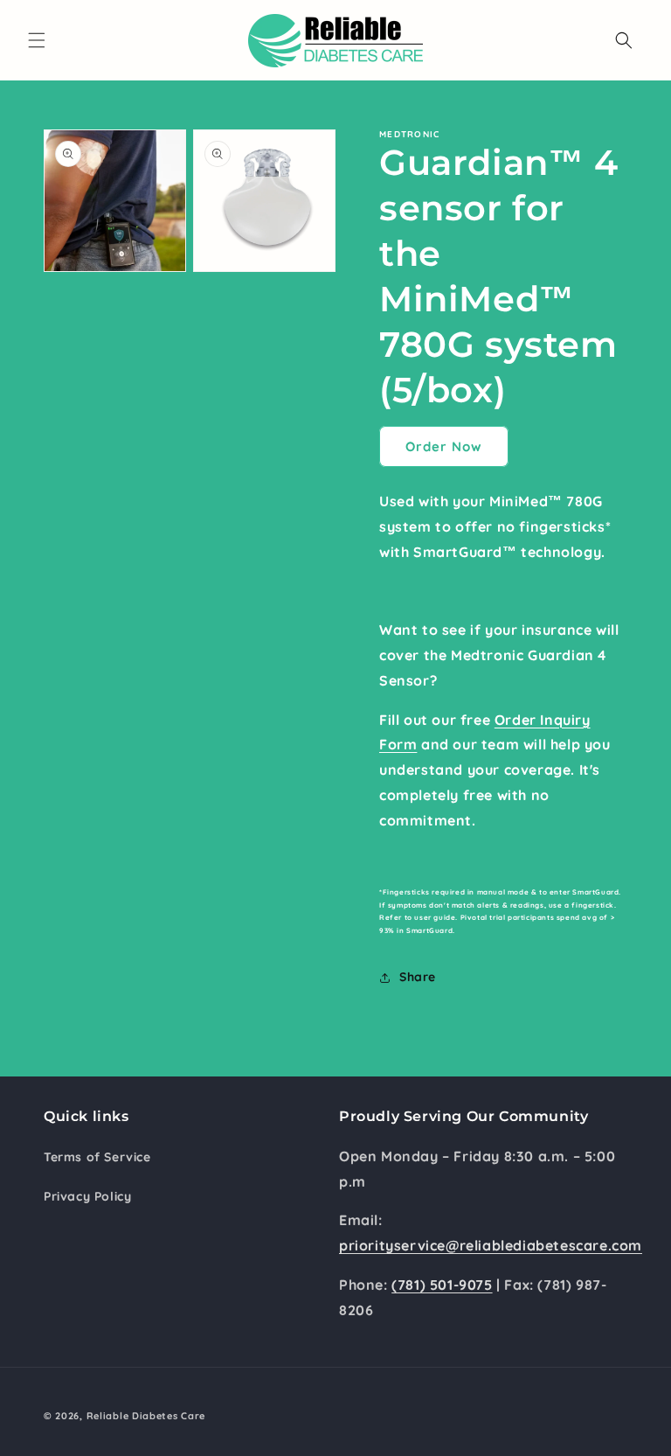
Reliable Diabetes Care (145, 1416)
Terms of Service (97, 1157)
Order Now (443, 446)
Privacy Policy (87, 1196)
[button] (36, 40)
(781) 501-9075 (441, 1284)
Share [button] (417, 977)
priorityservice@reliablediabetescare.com (490, 1245)
